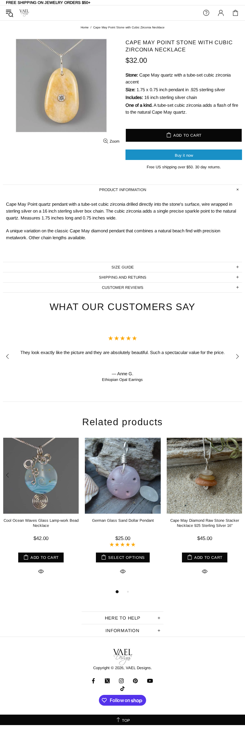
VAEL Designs (24, 13)
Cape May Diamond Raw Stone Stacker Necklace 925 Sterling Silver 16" (204, 523)
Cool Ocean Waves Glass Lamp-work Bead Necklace (41, 523)
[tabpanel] (41, 513)
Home (85, 27)
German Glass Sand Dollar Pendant (123, 520)
